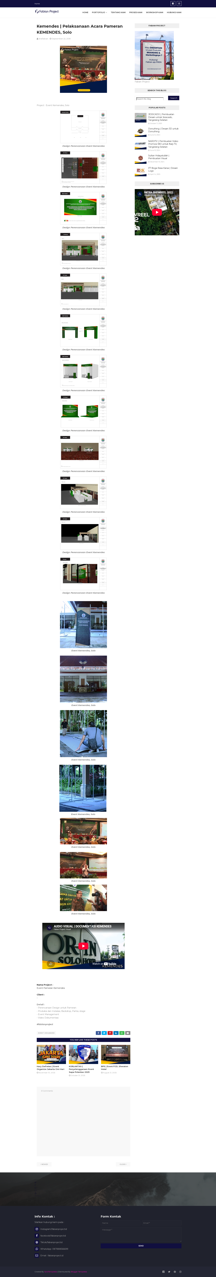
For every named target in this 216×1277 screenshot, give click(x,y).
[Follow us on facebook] (35, 1185)
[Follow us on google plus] (36, 1188)
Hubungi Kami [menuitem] (174, 12)
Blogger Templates (79, 1272)
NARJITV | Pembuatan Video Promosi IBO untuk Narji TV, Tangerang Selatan (163, 144)
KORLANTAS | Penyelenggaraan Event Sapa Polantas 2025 (81, 1069)
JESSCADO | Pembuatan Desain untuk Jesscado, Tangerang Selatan (161, 117)
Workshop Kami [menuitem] (154, 12)
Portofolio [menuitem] (98, 12)
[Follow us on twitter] (35, 1182)
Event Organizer (46, 1033)
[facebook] (173, 3)
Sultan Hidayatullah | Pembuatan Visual (158, 157)
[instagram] (179, 3)
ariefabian (43, 38)
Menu (38, 1195)
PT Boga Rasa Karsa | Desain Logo (163, 169)
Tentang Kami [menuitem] (118, 12)
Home (37, 3)
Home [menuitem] (85, 12)
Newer (45, 1164)
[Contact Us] (36, 1190)
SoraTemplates (50, 1272)
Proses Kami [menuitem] (135, 12)
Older (122, 1164)
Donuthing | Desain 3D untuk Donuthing (163, 130)
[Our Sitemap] (36, 1193)
